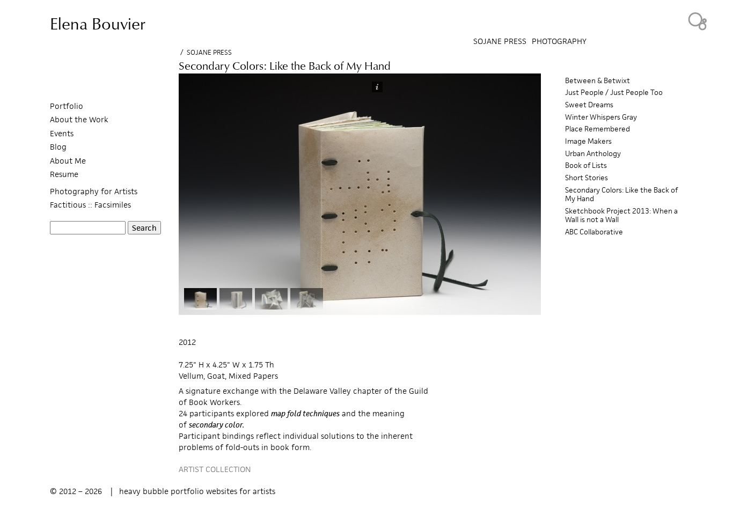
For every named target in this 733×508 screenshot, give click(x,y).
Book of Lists (586, 165)
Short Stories (586, 177)
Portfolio (66, 106)
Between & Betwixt (597, 80)
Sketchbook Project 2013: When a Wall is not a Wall (621, 215)
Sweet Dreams (589, 104)
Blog (58, 147)
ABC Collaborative (594, 232)
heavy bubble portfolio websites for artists (197, 491)
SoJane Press (209, 52)
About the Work (79, 119)
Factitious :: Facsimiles (90, 205)
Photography (559, 41)
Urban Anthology (593, 153)
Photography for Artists (93, 191)
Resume (64, 174)
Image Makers (588, 141)
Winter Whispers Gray (601, 117)
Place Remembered (597, 129)
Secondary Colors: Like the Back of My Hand (621, 194)
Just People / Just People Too (614, 92)
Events (62, 133)
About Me (68, 161)
